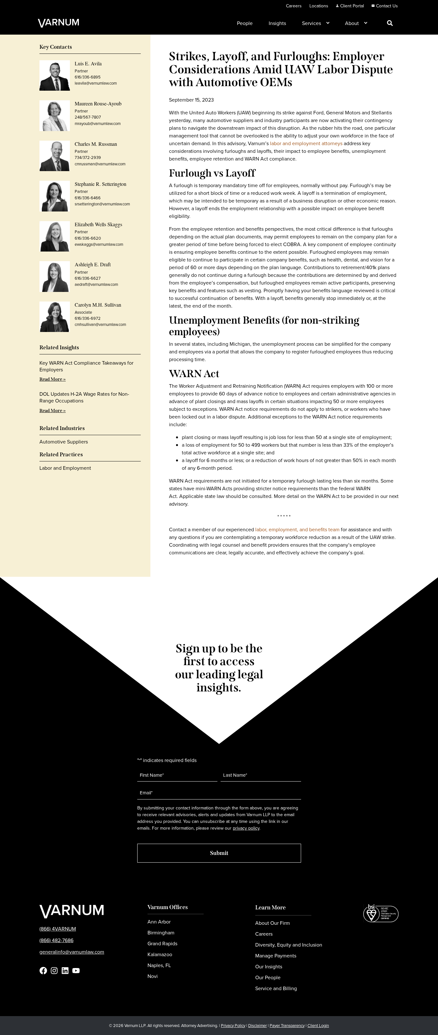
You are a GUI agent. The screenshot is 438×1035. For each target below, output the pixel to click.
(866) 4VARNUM (57, 928)
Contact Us (387, 6)
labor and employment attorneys (306, 143)
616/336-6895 (88, 77)
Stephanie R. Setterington (100, 183)
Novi (152, 976)
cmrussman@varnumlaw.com (100, 164)
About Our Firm (272, 922)
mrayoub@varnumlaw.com (98, 123)
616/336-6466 (88, 198)
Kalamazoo (159, 954)
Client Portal (352, 6)
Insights (277, 23)
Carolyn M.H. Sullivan (98, 304)
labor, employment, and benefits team (297, 529)
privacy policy (246, 828)
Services (311, 23)
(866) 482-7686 (56, 940)
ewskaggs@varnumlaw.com (99, 244)
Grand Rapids (162, 943)
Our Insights (268, 966)
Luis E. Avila (88, 63)
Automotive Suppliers (63, 441)
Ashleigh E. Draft (93, 264)
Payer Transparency (287, 1025)
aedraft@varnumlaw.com (96, 284)
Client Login (318, 1025)
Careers (294, 6)
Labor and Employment (65, 467)
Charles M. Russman (96, 143)
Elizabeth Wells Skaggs (98, 224)
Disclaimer (257, 1025)
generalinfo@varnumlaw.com (71, 951)
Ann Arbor (159, 921)
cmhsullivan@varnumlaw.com (100, 324)
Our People (268, 977)
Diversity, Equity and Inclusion (288, 944)
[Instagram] (54, 970)
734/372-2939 (88, 157)
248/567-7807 (88, 117)
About (352, 23)
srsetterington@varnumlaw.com (102, 204)
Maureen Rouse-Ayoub (98, 103)
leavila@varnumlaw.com (96, 83)
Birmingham (160, 932)
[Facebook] (43, 970)
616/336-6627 (88, 278)
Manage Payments (275, 955)
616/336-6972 (88, 318)
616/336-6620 (88, 238)
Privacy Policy (233, 1025)
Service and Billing (276, 988)
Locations (318, 6)
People (245, 23)
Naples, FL (159, 965)
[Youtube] (76, 970)
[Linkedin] (65, 970)
